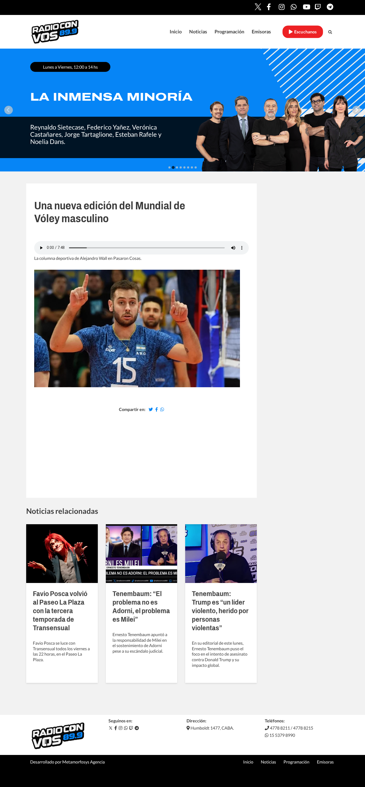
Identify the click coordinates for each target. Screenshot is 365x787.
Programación (229, 31)
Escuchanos (304, 31)
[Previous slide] (8, 110)
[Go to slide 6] (188, 167)
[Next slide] (356, 110)
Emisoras (261, 31)
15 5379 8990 (282, 735)
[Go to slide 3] (177, 167)
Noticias (198, 31)
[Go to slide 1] (169, 167)
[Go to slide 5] (184, 167)
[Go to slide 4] (181, 167)
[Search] (330, 32)
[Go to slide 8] (196, 167)
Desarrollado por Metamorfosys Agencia (67, 761)
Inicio (176, 31)
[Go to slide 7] (192, 167)
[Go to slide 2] (173, 167)
